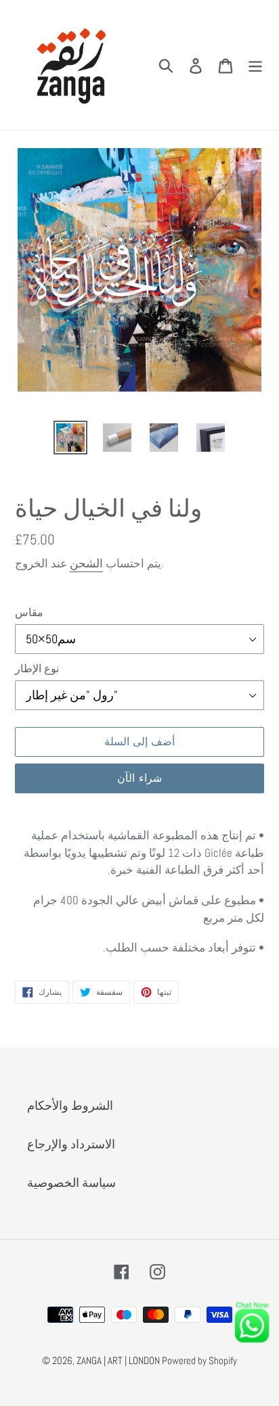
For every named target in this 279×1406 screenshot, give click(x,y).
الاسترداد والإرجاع (71, 1144)
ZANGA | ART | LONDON (119, 1360)
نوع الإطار (37, 668)
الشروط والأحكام (70, 1105)
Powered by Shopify (199, 1360)
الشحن (86, 563)
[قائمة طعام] (255, 65)
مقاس (29, 612)
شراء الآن (139, 778)
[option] (70, 437)
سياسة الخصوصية (71, 1182)
